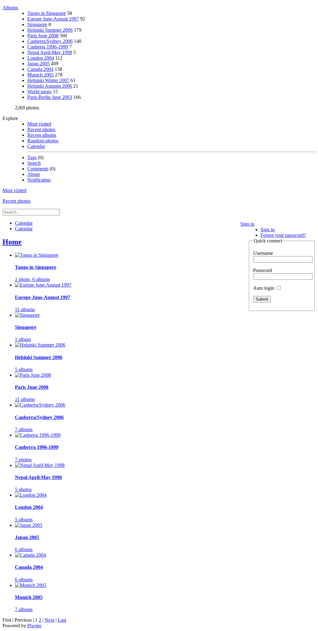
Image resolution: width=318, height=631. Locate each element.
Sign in (247, 224)
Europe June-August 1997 (53, 18)
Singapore (37, 24)
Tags (32, 157)
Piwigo (34, 625)
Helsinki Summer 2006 (50, 30)
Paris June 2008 (42, 35)
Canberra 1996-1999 (47, 46)
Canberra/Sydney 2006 (50, 41)
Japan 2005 (38, 63)
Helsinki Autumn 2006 (49, 86)
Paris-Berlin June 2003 (49, 97)
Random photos (42, 140)
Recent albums (41, 135)
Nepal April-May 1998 (49, 52)
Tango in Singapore (46, 13)
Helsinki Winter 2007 (48, 80)
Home (12, 242)
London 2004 (40, 58)
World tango (39, 91)
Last (62, 620)
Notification (39, 179)
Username (263, 253)
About (33, 174)
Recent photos (41, 129)
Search (34, 163)
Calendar (36, 146)
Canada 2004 (40, 69)
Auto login (264, 288)
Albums (10, 7)
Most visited (39, 124)
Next (49, 620)
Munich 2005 (40, 74)
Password (262, 270)
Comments (37, 168)
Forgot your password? (283, 235)
